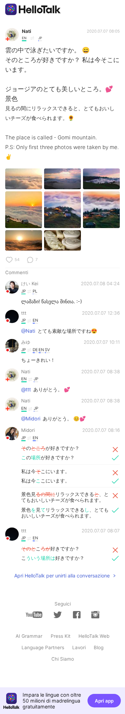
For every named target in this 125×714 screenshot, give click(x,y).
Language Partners (43, 647)
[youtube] (34, 614)
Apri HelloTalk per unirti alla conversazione (62, 575)
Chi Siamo (62, 659)
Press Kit (60, 636)
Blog (98, 647)
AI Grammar (29, 636)
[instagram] (95, 614)
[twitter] (57, 614)
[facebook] (77, 614)
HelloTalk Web (93, 636)
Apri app (104, 701)
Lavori (79, 647)
